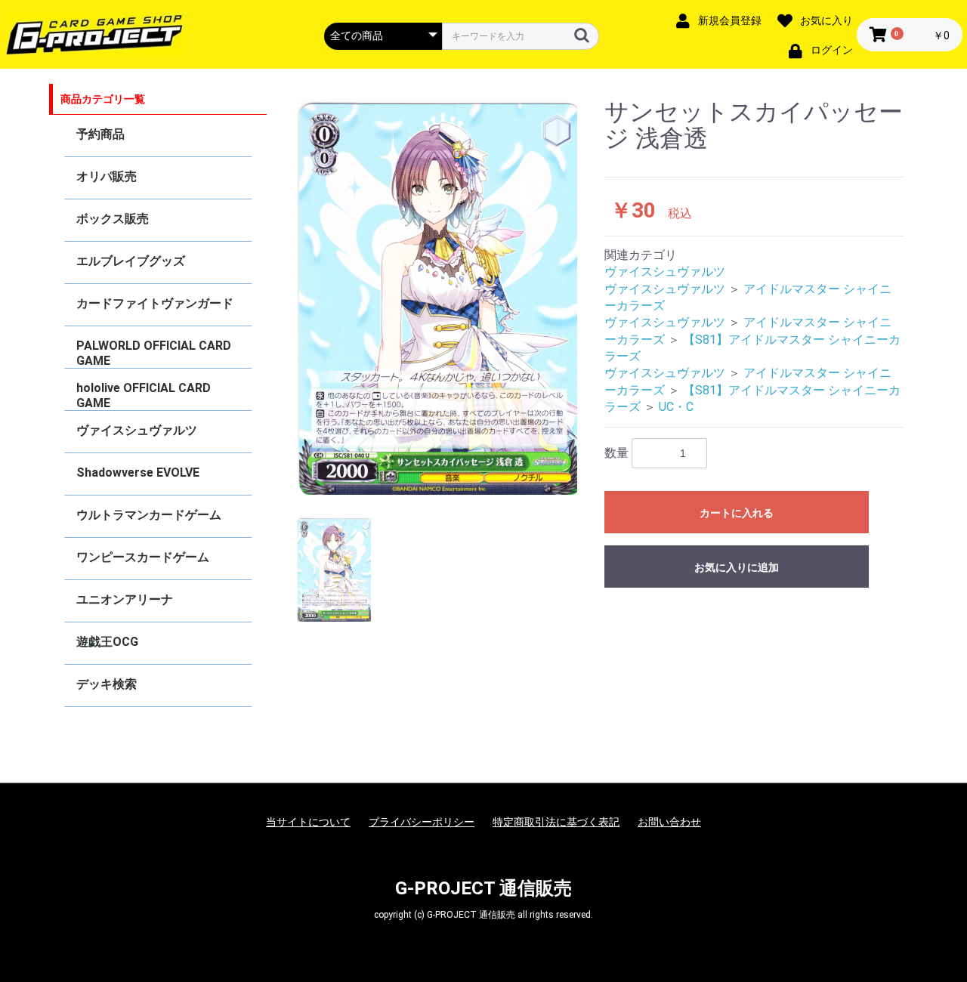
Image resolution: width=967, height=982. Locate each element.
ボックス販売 (112, 219)
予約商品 (100, 134)
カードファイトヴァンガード (154, 303)
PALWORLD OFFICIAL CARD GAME (153, 353)
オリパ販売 (106, 176)
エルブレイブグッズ (130, 261)
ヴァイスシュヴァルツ (136, 430)
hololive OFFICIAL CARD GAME (143, 395)
